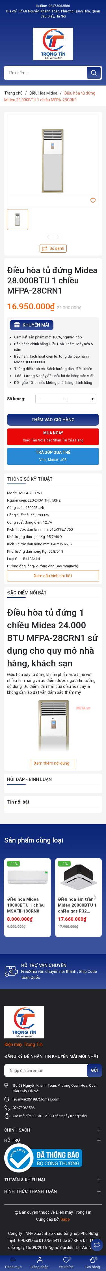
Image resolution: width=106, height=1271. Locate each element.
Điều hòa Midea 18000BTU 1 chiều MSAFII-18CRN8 (26, 905)
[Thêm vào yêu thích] (93, 200)
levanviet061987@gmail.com (36, 1099)
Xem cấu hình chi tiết (53, 576)
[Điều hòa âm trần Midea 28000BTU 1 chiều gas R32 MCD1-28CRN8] (78, 877)
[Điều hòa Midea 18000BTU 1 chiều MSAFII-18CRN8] (27, 877)
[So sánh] (97, 1245)
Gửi (94, 1070)
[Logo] (53, 44)
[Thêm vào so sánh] (53, 248)
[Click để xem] (53, 160)
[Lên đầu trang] (97, 1231)
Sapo (65, 1219)
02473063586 (59, 6)
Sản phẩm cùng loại (33, 840)
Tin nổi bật (18, 802)
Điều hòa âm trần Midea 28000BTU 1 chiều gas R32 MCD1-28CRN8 (77, 905)
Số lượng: (16, 399)
